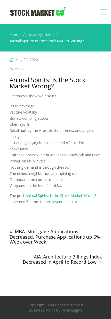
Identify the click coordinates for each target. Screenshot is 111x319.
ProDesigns (71, 310)
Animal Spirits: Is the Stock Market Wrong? (61, 195)
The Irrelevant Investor (58, 201)
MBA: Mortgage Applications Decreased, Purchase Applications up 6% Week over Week (55, 236)
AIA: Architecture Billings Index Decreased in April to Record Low (62, 259)
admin (20, 68)
